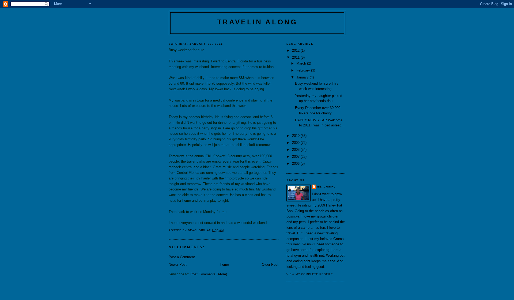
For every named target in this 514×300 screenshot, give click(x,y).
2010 (296, 136)
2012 (296, 50)
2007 (296, 157)
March (301, 63)
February (303, 70)
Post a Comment (182, 257)
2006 (296, 164)
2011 (296, 57)
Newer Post (178, 264)
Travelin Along (257, 22)
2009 (296, 143)
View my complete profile (309, 274)
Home (224, 264)
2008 (296, 150)
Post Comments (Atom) (208, 274)
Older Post (270, 264)
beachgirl (326, 186)
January (303, 77)
